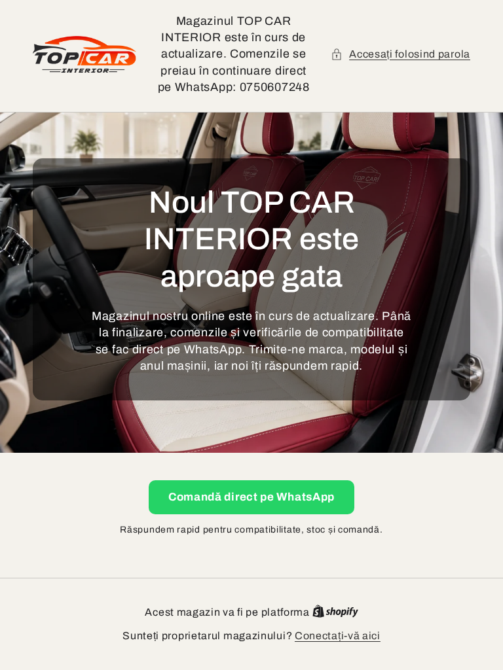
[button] (400, 54)
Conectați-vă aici (338, 635)
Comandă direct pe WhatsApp (251, 497)
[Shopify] (335, 612)
